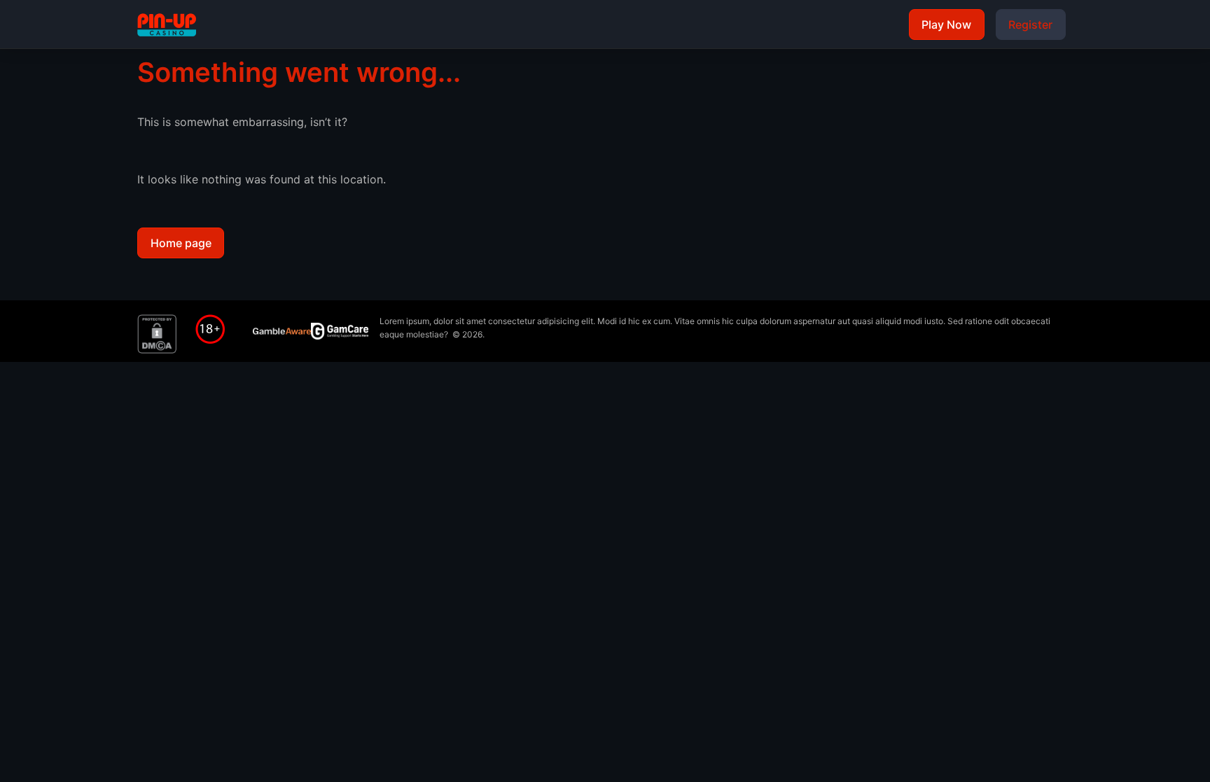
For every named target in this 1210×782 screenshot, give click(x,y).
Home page (181, 243)
